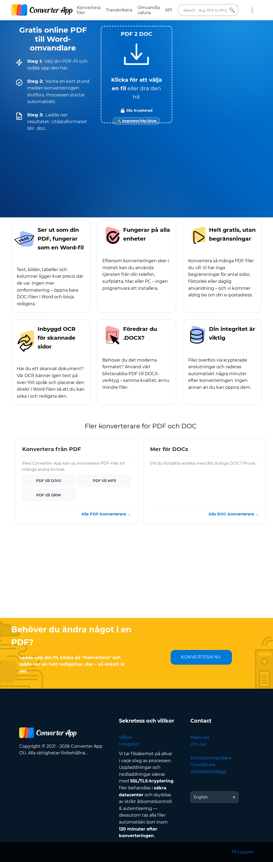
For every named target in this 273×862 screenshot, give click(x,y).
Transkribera (119, 10)
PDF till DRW (48, 495)
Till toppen (242, 852)
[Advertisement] (136, 575)
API (168, 10)
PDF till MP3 (104, 481)
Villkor (125, 737)
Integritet (129, 744)
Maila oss (199, 737)
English (201, 797)
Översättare (202, 764)
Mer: (252, 10)
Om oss (198, 744)
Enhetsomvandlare (210, 758)
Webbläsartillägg (208, 771)
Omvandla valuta (149, 10)
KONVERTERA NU (201, 657)
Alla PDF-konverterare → (106, 514)
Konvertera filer (89, 10)
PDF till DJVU (48, 481)
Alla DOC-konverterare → (233, 514)
